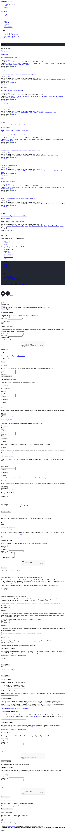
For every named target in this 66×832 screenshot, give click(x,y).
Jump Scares (3, 146)
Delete (7, 665)
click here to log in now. (19, 329)
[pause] (7, 295)
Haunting (51, 63)
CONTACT (7, 22)
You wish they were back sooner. (9, 165)
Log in (5, 5)
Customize (3, 568)
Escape (26, 187)
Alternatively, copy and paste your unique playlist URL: (15, 506)
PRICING (6, 24)
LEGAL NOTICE (8, 33)
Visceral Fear (3, 178)
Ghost (29, 139)
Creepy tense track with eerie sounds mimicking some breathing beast (18, 74)
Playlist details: (4, 466)
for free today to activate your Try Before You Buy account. (18, 693)
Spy (6, 172)
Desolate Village (30, 96)
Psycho (2, 64)
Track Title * (4, 546)
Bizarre (14, 226)
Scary (6, 64)
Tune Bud (12, 826)
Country (3, 339)
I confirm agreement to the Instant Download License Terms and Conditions (22, 633)
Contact (3, 306)
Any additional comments (7, 751)
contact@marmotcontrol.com (35, 716)
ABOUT (6, 21)
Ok (2, 536)
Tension (3, 81)
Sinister (14, 64)
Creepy (8, 63)
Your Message (4, 504)
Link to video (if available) (7, 553)
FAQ (5, 25)
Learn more (47, 307)
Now (2, 429)
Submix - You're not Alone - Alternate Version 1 (13, 221)
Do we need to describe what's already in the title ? (13, 124)
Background (7, 241)
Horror (5, 244)
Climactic (6, 251)
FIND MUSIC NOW (9, 4)
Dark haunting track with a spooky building (12, 57)
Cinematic (6, 242)
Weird (5, 258)
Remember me (6, 321)
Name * (3, 547)
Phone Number (4, 551)
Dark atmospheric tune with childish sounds (12, 90)
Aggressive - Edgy (8, 249)
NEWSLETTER (8, 27)
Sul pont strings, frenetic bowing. (9, 181)
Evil (25, 79)
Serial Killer (49, 79)
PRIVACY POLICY (9, 37)
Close (2, 511)
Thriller (27, 64)
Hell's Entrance (4, 87)
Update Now (4, 486)
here (21, 534)
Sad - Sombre (7, 255)
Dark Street (21, 63)
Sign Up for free (20, 315)
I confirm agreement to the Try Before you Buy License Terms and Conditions (22, 619)
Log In (5, 15)
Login (2, 323)
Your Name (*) (4, 334)
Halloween (36, 63)
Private (4, 408)
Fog (31, 79)
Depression (35, 226)
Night (53, 170)
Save (2, 524)
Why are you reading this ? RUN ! (9, 107)
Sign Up (6, 7)
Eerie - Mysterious (8, 254)
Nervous (56, 63)
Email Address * (5, 496)
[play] (3, 295)
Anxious (9, 187)
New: (4, 393)
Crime (12, 63)
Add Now (3, 391)
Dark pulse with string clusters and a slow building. (14, 216)
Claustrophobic (15, 187)
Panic (48, 155)
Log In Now (21, 356)
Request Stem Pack (6, 761)
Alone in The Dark (4, 54)
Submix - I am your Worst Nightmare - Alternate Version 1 (15, 130)
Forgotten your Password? (31, 315)
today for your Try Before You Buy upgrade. (15, 708)
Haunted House (44, 63)
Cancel (3, 665)
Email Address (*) (5, 317)
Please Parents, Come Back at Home (8, 161)
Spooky (19, 64)
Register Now (4, 349)
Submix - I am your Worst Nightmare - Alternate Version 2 (15, 135)
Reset (2, 361)
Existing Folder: (7, 388)
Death (25, 63)
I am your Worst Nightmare (6, 118)
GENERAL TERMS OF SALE (12, 34)
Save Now (3, 374)
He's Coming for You (5, 103)
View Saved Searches (6, 376)
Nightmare (61, 63)
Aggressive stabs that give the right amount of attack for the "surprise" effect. (20, 150)
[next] (12, 295)
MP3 (2, 588)
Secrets (10, 64)
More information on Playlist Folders (10, 416)
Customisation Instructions (7, 557)
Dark (16, 63)
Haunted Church (4, 70)
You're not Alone (4, 209)
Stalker (63, 79)
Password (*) (4, 318)
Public (4, 402)
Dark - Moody (7, 252)
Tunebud (24, 284)
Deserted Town (22, 96)
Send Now (8, 511)
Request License (5, 796)
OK (11, 808)
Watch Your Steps (4, 194)
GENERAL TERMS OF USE (11, 36)
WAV (2, 589)
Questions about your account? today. (13, 655)
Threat (23, 64)
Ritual (40, 79)
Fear (29, 63)
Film (32, 63)
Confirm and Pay (5, 808)
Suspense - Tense (8, 257)
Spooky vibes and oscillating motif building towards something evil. (18, 198)
